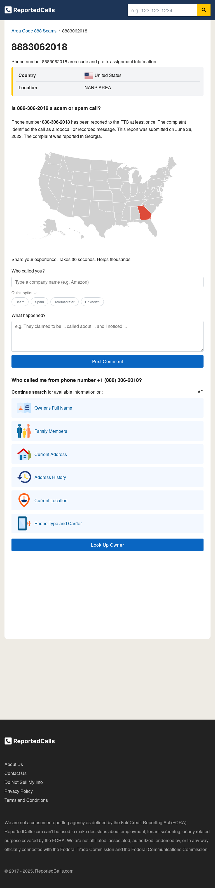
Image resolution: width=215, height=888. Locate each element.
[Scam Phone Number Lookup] (29, 11)
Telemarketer (64, 301)
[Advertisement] (107, 598)
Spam (39, 301)
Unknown (92, 301)
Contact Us (15, 773)
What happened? (28, 315)
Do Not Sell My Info (23, 782)
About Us (13, 764)
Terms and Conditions (26, 800)
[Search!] (204, 10)
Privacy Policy (18, 791)
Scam (20, 301)
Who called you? (28, 270)
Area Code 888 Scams (34, 30)
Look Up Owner (107, 545)
